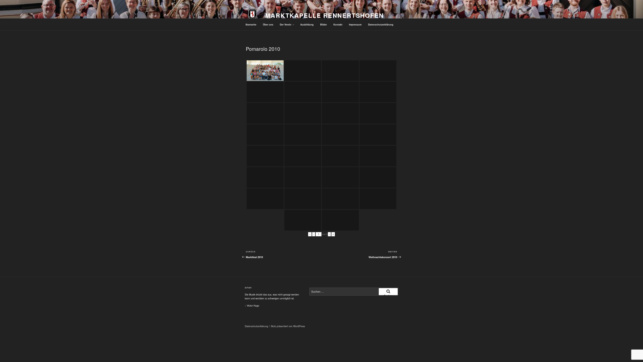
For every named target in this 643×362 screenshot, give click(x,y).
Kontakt (337, 24)
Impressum (355, 24)
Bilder (323, 24)
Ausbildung (307, 24)
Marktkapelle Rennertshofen (324, 15)
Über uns (268, 24)
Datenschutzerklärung (380, 24)
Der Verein (285, 24)
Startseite (250, 24)
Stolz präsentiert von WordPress (288, 326)
